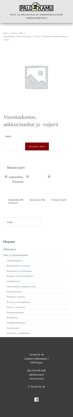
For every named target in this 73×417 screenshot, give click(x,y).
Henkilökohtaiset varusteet (18, 265)
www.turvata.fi (36, 378)
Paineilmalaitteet (14, 291)
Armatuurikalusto (14, 260)
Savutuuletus (12, 317)
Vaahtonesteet (13, 327)
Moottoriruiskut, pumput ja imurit (21, 286)
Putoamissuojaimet (24, 36)
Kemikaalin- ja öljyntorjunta (19, 270)
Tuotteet (14, 33)
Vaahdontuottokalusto (16, 322)
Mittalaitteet (9, 249)
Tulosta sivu (37, 146)
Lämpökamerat (13, 281)
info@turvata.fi (36, 374)
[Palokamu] (36, 6)
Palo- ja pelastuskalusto (15, 255)
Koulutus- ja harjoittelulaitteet (20, 276)
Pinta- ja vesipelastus (16, 307)
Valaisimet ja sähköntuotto (18, 333)
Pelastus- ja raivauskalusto (18, 301)
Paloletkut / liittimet (16, 296)
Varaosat (36, 36)
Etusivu (6, 33)
